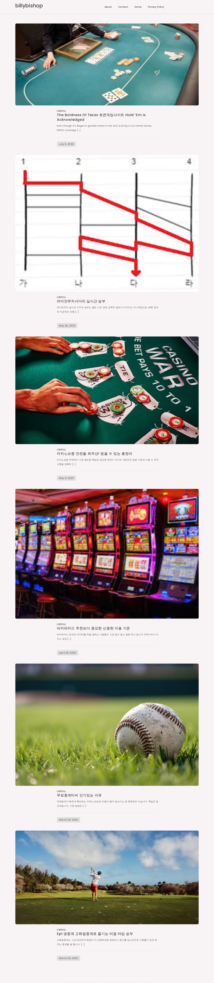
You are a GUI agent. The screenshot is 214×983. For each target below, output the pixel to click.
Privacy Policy (156, 6)
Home (138, 6)
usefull (61, 110)
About (108, 6)
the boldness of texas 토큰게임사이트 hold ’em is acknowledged (101, 117)
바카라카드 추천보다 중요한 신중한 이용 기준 (93, 628)
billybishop (29, 5)
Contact (123, 6)
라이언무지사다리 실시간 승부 (81, 301)
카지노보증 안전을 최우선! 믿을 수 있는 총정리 (94, 453)
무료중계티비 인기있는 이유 (79, 795)
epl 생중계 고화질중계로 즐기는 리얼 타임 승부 (95, 933)
